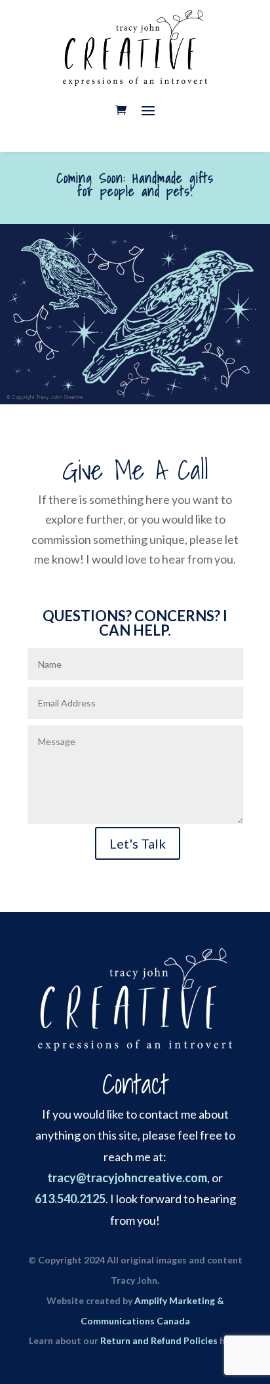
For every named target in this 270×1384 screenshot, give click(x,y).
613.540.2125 (70, 1198)
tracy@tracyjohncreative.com (127, 1177)
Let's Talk (137, 843)
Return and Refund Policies (159, 1340)
